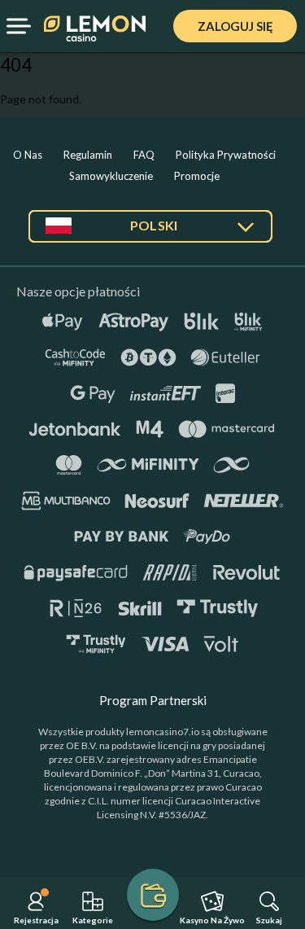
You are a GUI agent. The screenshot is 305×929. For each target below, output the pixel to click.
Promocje (197, 175)
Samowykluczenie (111, 175)
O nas (27, 154)
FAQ (144, 154)
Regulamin (87, 154)
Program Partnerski (153, 700)
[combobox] (150, 232)
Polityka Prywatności (226, 154)
